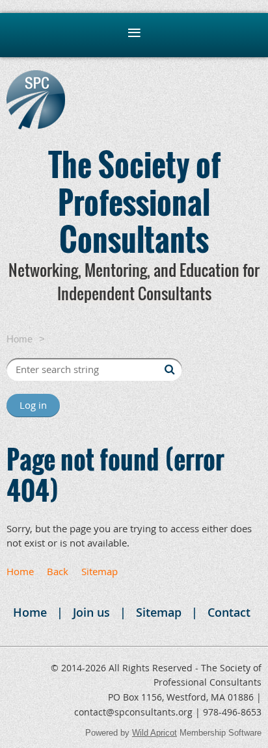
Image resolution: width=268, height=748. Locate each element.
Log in (33, 404)
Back (57, 571)
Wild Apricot (154, 733)
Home (20, 338)
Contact (229, 612)
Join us (91, 612)
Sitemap (99, 571)
